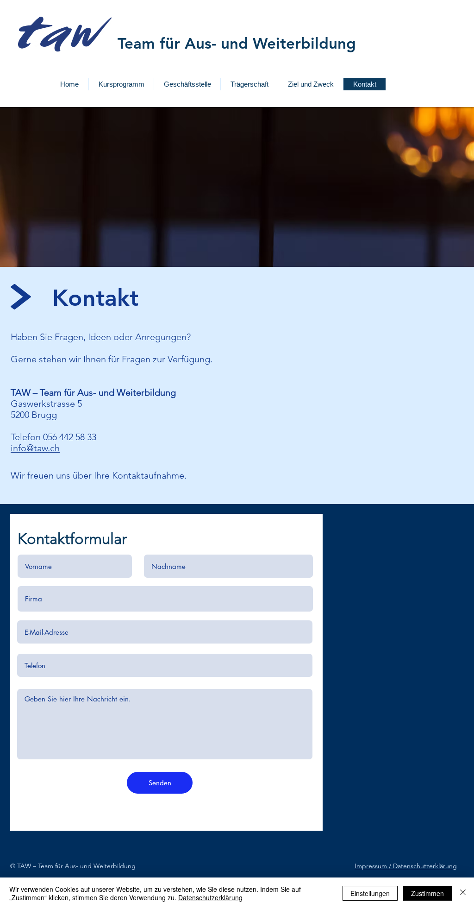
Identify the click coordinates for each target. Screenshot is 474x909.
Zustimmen (427, 893)
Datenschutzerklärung (210, 897)
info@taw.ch (35, 448)
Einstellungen (370, 893)
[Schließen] (462, 893)
